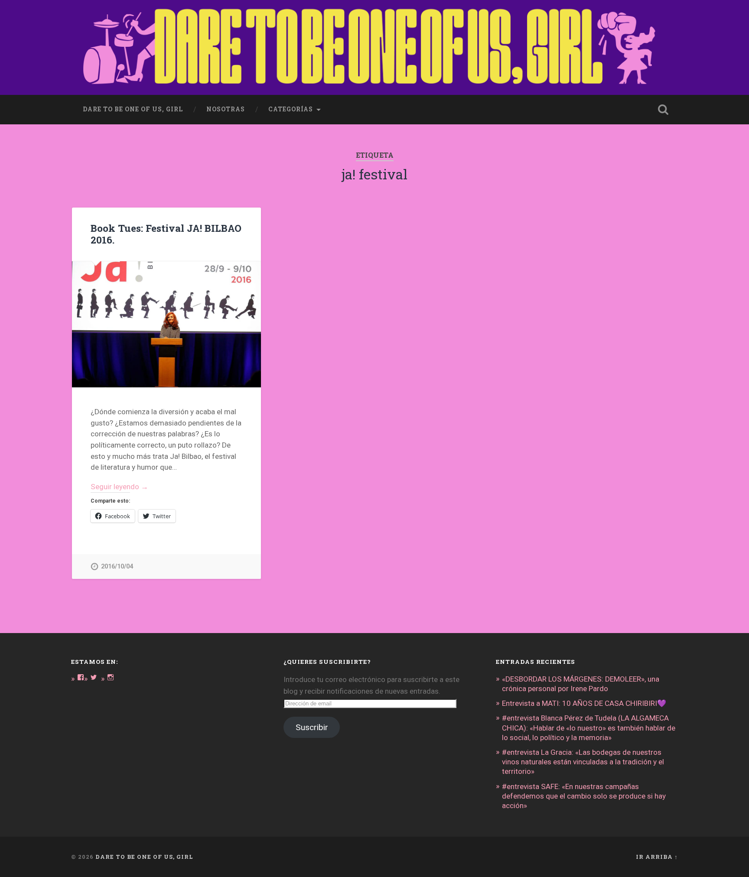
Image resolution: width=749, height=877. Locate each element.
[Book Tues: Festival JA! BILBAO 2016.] (166, 324)
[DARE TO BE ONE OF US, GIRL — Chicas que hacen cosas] (374, 47)
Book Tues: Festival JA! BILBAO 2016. (166, 233)
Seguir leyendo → (119, 486)
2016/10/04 (117, 566)
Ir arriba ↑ (657, 856)
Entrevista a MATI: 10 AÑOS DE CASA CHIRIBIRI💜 (584, 703)
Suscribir (312, 727)
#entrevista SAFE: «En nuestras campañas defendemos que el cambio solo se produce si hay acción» (584, 796)
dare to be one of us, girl (133, 109)
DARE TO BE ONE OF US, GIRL (144, 856)
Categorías (290, 109)
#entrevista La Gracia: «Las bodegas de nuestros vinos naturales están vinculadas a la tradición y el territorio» (583, 762)
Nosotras (225, 109)
